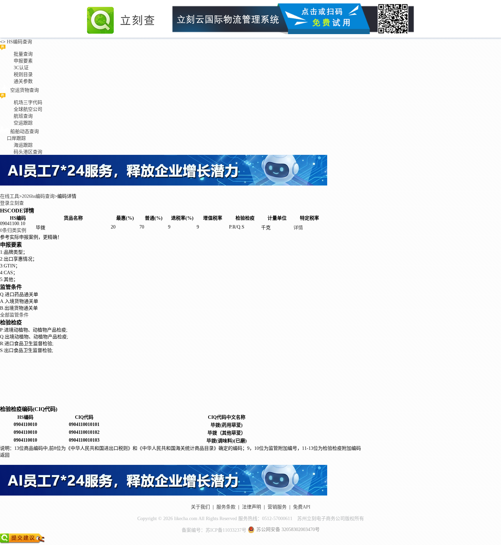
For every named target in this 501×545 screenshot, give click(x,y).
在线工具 (9, 196)
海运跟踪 (23, 145)
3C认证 (21, 67)
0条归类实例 (13, 230)
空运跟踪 (23, 123)
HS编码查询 (18, 41)
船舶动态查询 (24, 131)
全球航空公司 (28, 109)
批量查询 (23, 54)
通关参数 (23, 81)
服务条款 (226, 507)
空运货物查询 (24, 90)
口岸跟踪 (16, 138)
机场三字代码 (28, 102)
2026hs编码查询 (38, 196)
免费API (301, 507)
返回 (5, 455)
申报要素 (23, 60)
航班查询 (23, 116)
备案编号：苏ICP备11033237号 (214, 530)
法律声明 (251, 507)
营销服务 (277, 507)
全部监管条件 (14, 315)
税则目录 (23, 74)
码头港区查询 (28, 151)
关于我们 (200, 507)
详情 (298, 227)
